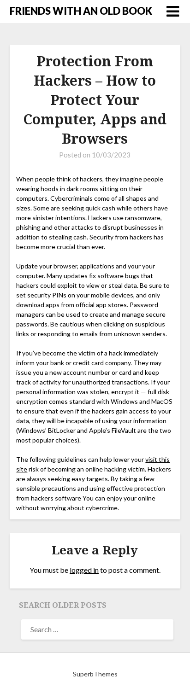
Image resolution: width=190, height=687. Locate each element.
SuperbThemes (95, 674)
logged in (84, 569)
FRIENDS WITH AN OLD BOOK (81, 11)
